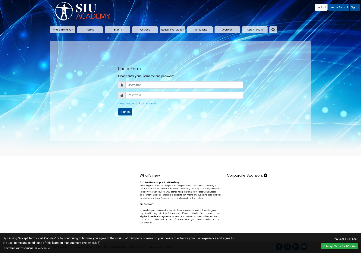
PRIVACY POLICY (43, 248)
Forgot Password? (148, 103)
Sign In (355, 7)
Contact (321, 7)
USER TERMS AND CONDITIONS (18, 248)
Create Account (338, 7)
